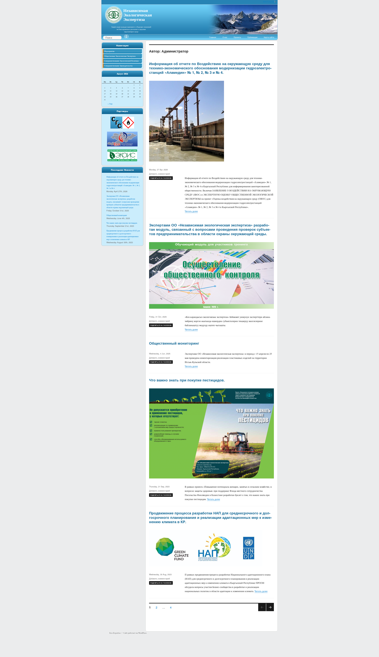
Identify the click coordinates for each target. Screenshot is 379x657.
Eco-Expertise (115, 633)
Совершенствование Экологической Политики (121, 61)
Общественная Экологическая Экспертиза (119, 56)
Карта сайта (269, 37)
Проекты (237, 37)
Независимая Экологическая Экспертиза (137, 14)
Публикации (252, 37)
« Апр (110, 103)
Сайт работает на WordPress (135, 633)
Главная (212, 37)
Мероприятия (109, 51)
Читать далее (191, 211)
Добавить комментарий (159, 173)
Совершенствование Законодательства (118, 65)
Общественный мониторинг (174, 343)
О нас (225, 37)
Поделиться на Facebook (161, 178)
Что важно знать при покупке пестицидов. (187, 379)
